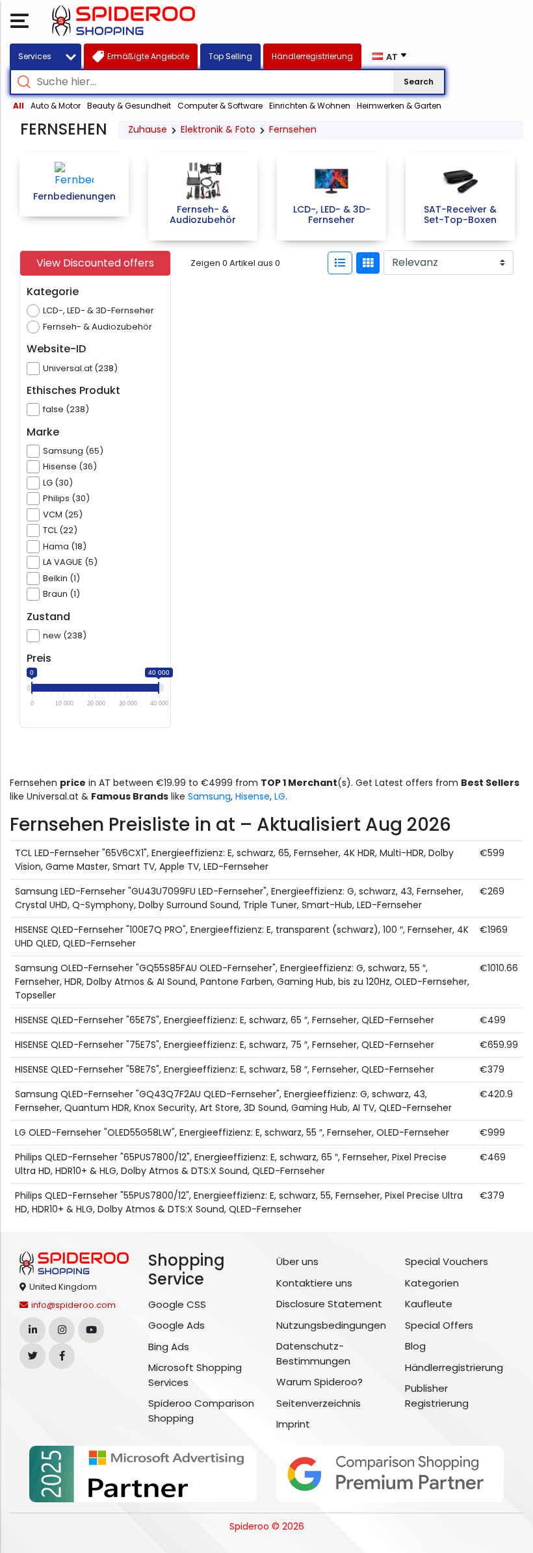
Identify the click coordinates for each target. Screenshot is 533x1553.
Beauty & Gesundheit (129, 105)
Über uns (297, 1261)
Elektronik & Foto (218, 129)
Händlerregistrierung (454, 1367)
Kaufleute (428, 1304)
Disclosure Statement (329, 1304)
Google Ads (176, 1325)
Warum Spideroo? (319, 1382)
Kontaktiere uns (314, 1283)
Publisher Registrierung (437, 1395)
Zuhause (147, 129)
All (18, 105)
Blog (415, 1346)
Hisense (252, 796)
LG (279, 796)
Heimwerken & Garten (399, 105)
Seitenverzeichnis (318, 1403)
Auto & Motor (56, 105)
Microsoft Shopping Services (195, 1375)
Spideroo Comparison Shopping (201, 1410)
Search (419, 81)
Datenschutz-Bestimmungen (313, 1353)
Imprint (293, 1424)
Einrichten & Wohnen (309, 105)
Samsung (209, 796)
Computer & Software (220, 105)
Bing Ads (168, 1346)
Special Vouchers (446, 1261)
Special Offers (439, 1325)
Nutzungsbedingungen (330, 1325)
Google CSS (177, 1304)
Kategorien (432, 1283)
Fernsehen (293, 129)
